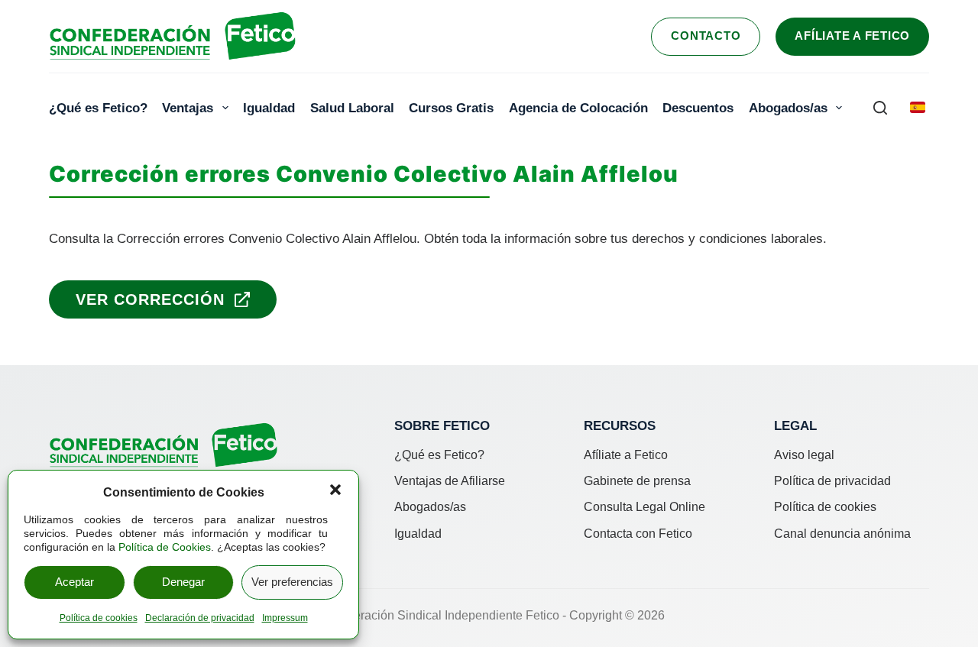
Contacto (705, 35)
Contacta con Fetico (638, 533)
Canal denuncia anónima (842, 533)
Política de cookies (99, 618)
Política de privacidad (832, 480)
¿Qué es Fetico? (98, 108)
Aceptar (74, 581)
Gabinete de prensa (637, 480)
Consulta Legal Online (644, 506)
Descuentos (698, 108)
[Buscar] (880, 108)
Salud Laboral (352, 108)
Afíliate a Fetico (852, 35)
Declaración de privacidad (199, 618)
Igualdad (269, 108)
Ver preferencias (292, 581)
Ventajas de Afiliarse (449, 480)
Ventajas (187, 108)
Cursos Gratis (451, 108)
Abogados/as (788, 108)
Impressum (285, 618)
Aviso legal (804, 454)
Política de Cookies (164, 547)
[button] (335, 489)
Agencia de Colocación (578, 108)
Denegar (183, 581)
